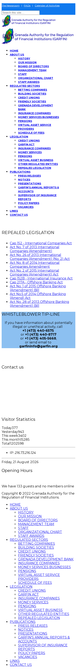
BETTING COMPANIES (32, 89)
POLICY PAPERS (28, 203)
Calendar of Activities (47, 5)
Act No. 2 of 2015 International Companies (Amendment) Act (34, 272)
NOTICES (24, 179)
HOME (14, 50)
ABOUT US (17, 54)
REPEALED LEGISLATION (34, 167)
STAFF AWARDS (28, 81)
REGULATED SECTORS (25, 85)
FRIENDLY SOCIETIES (32, 101)
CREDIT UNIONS (29, 97)
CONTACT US (19, 214)
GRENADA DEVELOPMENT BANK (46, 559)
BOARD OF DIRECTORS (33, 66)
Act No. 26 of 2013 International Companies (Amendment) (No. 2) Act (40, 257)
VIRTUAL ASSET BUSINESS (35, 160)
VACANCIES (25, 207)
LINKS (14, 210)
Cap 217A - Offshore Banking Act (36, 282)
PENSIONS (25, 121)
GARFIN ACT (26, 144)
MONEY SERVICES (30, 152)
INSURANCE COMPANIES (34, 113)
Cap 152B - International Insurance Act (41, 278)
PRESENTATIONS (29, 183)
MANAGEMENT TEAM (32, 70)
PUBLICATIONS (20, 171)
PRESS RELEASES (29, 175)
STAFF (22, 74)
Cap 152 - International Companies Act (41, 243)
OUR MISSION (27, 62)
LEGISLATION (19, 136)
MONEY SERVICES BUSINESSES (38, 117)
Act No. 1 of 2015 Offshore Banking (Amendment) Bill (38, 288)
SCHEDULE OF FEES (31, 132)
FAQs (27, 5)
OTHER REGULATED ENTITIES (38, 164)
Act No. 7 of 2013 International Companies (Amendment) (34, 249)
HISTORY (24, 58)
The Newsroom (11, 5)
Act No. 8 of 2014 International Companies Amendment (35, 265)
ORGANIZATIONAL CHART (35, 78)
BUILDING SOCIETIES (32, 93)
